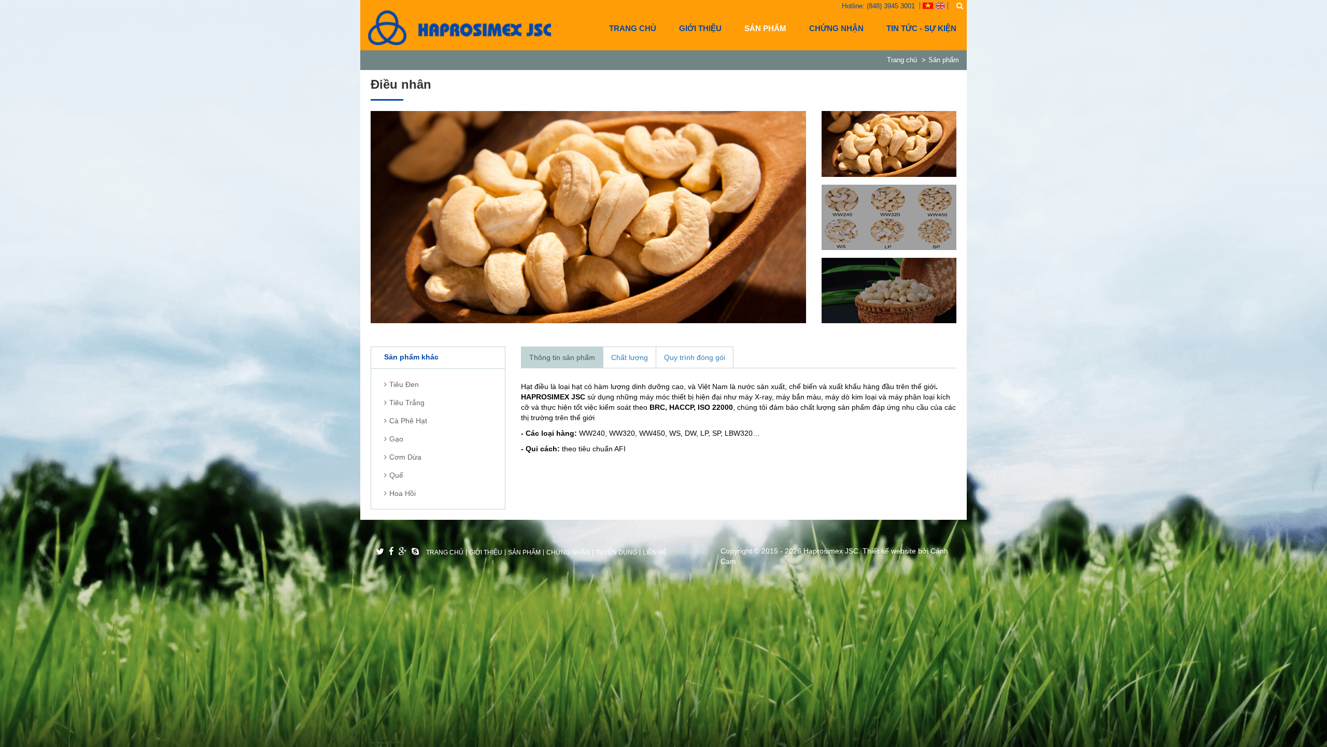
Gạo (396, 439)
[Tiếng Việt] (928, 5)
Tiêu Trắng (407, 402)
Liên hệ (655, 552)
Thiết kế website (889, 551)
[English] (940, 5)
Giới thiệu (700, 28)
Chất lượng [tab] (629, 357)
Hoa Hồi (402, 493)
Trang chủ (632, 28)
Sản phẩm (765, 28)
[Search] (959, 6)
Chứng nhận (836, 28)
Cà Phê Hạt (408, 421)
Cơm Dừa (405, 457)
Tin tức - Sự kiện (921, 28)
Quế (396, 475)
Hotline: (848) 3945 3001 (878, 6)
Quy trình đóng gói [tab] (694, 357)
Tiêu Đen (404, 384)
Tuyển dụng (616, 552)
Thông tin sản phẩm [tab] (562, 357)
